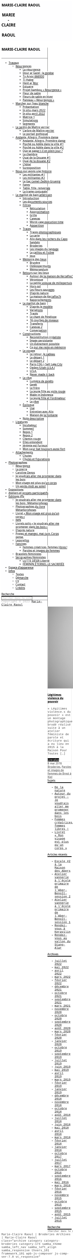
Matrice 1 (29, 117)
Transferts (36, 323)
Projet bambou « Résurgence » (42, 90)
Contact (20, 584)
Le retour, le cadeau (42, 354)
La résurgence (31, 69)
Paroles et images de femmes (41, 550)
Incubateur (30, 425)
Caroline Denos (25, 472)
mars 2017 (63, 1166)
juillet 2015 (61, 1219)
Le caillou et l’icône (42, 252)
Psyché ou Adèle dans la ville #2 (43, 147)
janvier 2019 (61, 1091)
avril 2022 (59, 972)
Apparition (37, 225)
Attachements (24, 452)
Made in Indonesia (41, 394)
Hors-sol (35, 286)
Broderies (36, 245)
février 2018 (61, 1142)
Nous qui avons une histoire (34, 171)
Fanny (26, 184)
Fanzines (21, 544)
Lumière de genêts (41, 381)
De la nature (60, 789)
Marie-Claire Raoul (21, 603)
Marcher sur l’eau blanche (32, 103)
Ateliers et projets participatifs (28, 493)
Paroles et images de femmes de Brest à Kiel (59, 772)
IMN (18, 520)
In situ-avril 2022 (34, 113)
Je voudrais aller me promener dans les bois (38, 477)
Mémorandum (39, 269)
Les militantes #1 (34, 174)
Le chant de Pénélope (43, 317)
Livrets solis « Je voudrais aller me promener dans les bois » (37, 525)
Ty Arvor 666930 (33, 76)
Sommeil (28, 428)
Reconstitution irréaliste (45, 337)
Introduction (31, 198)
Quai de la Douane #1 (36, 157)
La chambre (30, 154)
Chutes (27, 455)
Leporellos (22, 540)
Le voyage (29, 350)
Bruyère (35, 262)
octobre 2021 (61, 995)
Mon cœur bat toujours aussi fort (44, 449)
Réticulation (37, 208)
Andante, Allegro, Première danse (37, 137)
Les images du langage (44, 249)
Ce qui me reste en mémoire (48, 347)
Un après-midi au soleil (31, 486)
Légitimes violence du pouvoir (55, 698)
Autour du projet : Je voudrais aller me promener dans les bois (63, 805)
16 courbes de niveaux (44, 320)
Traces (27, 229)
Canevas (35, 218)
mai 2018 (62, 1128)
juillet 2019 (61, 1062)
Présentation (31, 107)
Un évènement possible (45, 344)
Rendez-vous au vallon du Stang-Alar (63, 942)
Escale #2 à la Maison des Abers (63, 866)
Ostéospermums (40, 266)
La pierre (21, 469)
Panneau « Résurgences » (38, 100)
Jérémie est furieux (35, 445)
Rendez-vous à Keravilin (63, 929)
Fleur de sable (32, 93)
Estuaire (28, 86)
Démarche (22, 577)
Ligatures (22, 422)
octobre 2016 (61, 1171)
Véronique (36, 279)
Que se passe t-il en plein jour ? (43, 151)
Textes (20, 574)
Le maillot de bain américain (34, 195)
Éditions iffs (16, 496)
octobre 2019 (61, 1049)
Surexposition (32, 168)
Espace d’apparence (21, 567)
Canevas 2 (36, 327)
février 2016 (61, 1190)
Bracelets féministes (28, 554)
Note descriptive (33, 418)
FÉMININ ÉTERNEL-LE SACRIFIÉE (43, 564)
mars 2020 (63, 1031)
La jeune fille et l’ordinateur (48, 398)
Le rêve (27, 378)
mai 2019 (62, 1070)
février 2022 (61, 982)
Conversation (38, 330)
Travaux (14, 63)
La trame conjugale (35, 191)
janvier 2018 (61, 1149)
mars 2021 (63, 1006)
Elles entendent (32, 442)
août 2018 (63, 1115)
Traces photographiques (45, 232)
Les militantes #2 (34, 178)
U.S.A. (33, 371)
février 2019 (61, 1084)
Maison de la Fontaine (44, 415)
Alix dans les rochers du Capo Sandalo (49, 240)
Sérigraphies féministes (31, 557)
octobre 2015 (61, 1203)
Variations (36, 310)
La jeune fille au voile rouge (47, 391)
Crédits (20, 588)
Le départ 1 (37, 357)
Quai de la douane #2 (36, 161)
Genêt (33, 384)
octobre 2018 (61, 1110)
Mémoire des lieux (34, 259)
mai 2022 (62, 967)
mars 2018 (63, 1137)
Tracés (34, 313)
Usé (32, 408)
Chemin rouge (32, 439)
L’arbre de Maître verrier (38, 130)
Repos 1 (28, 432)
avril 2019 (59, 1075)
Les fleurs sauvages (42, 289)
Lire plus (53, 760)
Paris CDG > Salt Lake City (46, 364)
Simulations (30, 120)
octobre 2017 (61, 1155)
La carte (35, 235)
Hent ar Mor (30, 83)
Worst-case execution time (46, 222)
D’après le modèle (41, 306)
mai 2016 (62, 1182)
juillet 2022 (61, 962)
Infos (12, 571)
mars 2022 (63, 977)
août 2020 (63, 1028)
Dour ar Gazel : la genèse (38, 73)
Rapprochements (40, 300)
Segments (29, 124)
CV (17, 581)
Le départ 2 (37, 361)
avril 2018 (59, 1133)
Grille (33, 215)
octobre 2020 (61, 1017)
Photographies (18, 462)
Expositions (16, 489)
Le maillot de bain (34, 303)
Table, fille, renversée (36, 188)
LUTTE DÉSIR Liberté (36, 560)
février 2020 (61, 1036)
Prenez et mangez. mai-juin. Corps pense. (37, 535)
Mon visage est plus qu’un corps (36, 483)
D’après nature (39, 293)
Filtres (27, 205)
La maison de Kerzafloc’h (45, 296)
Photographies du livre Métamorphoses (30, 508)
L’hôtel (27, 164)
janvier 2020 (61, 1043)
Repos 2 (28, 435)
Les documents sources (37, 201)
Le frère (35, 388)
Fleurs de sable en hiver (38, 96)
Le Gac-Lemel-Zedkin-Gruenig (41, 181)
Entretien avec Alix (42, 411)
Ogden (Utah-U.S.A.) (42, 367)
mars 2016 (63, 1185)
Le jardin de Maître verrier (33, 127)
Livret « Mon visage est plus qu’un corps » (37, 515)
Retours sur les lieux (36, 273)
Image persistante (41, 340)
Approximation (39, 212)
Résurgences (23, 66)
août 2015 (63, 1214)
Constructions (32, 334)
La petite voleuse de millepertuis (51, 283)
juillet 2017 (61, 1161)
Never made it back (42, 374)
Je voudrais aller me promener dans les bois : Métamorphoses (38, 501)
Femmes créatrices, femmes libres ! (45, 547)
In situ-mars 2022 (34, 110)
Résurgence (23, 466)
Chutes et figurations (36, 459)
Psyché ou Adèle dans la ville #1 (43, 144)
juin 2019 (63, 1067)
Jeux (32, 256)
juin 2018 (63, 1124)
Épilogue (28, 405)
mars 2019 (63, 1079)
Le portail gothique (35, 134)
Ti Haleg (28, 79)
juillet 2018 (61, 1120)
